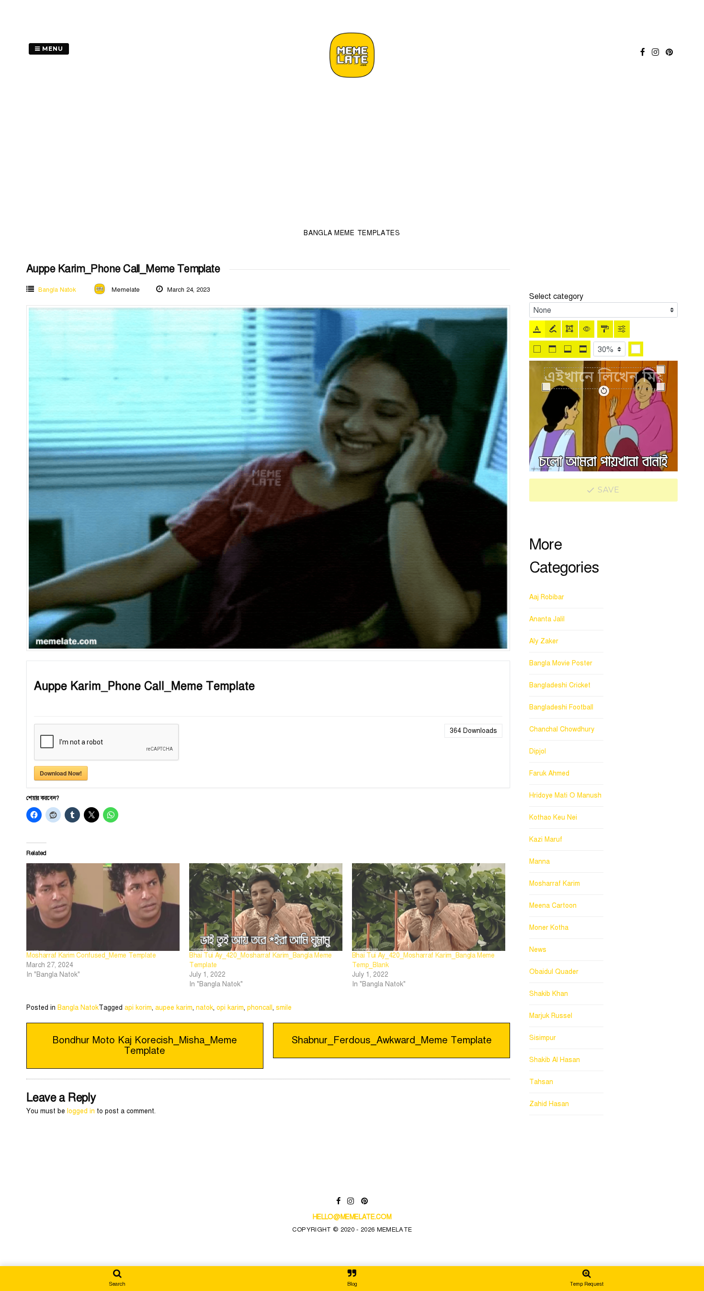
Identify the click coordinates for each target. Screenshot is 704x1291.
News (537, 950)
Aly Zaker (543, 641)
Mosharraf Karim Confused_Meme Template (91, 955)
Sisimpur (542, 1038)
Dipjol (537, 751)
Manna (539, 861)
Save (607, 489)
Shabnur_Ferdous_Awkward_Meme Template (392, 1040)
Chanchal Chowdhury (561, 729)
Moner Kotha (548, 928)
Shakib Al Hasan (554, 1060)
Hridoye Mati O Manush (565, 795)
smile (284, 1008)
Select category (556, 296)
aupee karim (174, 1008)
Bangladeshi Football (561, 707)
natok (204, 1008)
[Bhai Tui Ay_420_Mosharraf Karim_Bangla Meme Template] (265, 907)
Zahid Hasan (549, 1104)
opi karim (230, 1008)
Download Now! (61, 773)
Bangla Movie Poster (560, 663)
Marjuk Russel (550, 1016)
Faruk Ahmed (549, 773)
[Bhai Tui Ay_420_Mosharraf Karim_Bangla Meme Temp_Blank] (428, 907)
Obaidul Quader (554, 972)
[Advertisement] (352, 156)
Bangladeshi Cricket (559, 685)
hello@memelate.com (352, 1217)
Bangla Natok (57, 290)
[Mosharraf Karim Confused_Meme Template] (103, 907)
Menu (51, 48)
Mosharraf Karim (554, 884)
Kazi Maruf (545, 839)
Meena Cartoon (553, 906)
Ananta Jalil (547, 619)
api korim (138, 1008)
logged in (81, 1111)
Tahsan (541, 1082)
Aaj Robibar (546, 597)
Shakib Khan (548, 994)
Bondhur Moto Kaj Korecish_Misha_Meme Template (144, 1045)
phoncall (260, 1008)
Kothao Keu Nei (553, 817)
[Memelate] (352, 79)
